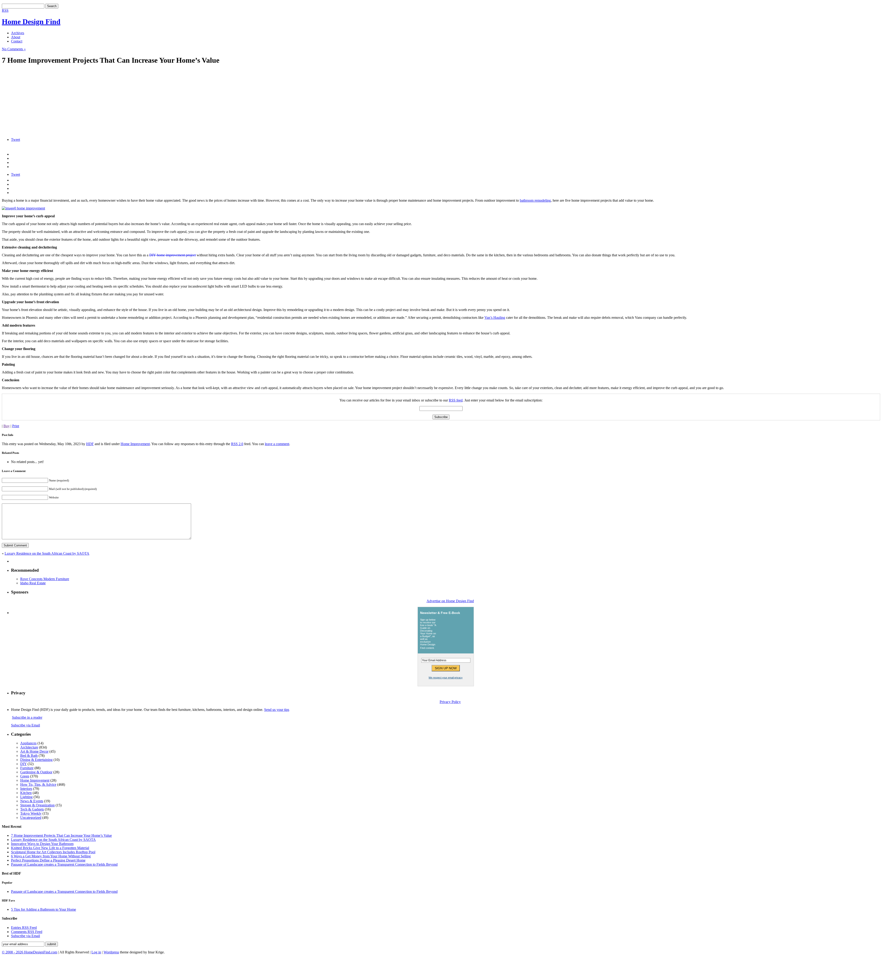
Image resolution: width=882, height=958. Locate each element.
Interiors (26, 789)
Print (15, 426)
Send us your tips (276, 710)
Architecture (29, 747)
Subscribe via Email (25, 725)
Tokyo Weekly (31, 813)
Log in (96, 952)
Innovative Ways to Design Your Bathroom (42, 844)
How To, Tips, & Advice (38, 784)
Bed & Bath (29, 755)
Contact (16, 41)
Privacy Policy (450, 702)
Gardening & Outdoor (36, 772)
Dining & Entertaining (36, 760)
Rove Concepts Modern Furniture (44, 579)
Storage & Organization (37, 805)
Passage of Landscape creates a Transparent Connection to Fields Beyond (64, 864)
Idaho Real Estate (33, 583)
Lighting (26, 797)
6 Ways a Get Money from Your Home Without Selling (51, 856)
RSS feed (456, 400)
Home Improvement (135, 444)
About (15, 37)
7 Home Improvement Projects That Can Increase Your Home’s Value (61, 835)
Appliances (28, 743)
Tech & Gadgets (32, 809)
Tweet (15, 139)
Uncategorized (30, 818)
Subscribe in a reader (27, 717)
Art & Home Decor (34, 751)
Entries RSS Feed (24, 928)
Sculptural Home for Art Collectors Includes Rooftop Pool (53, 852)
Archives (17, 33)
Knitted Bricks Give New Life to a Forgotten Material (50, 848)
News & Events (31, 801)
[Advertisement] (139, 102)
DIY (23, 764)
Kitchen (26, 793)
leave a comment (277, 444)
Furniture (27, 768)
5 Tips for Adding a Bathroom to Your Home (43, 909)
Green (24, 776)
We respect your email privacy (446, 677)
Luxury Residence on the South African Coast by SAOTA (47, 553)
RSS (5, 10)
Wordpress (111, 952)
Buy (6, 426)
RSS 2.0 (237, 444)
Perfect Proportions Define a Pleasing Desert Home (48, 860)
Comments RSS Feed (26, 932)
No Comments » (14, 49)
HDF (90, 444)
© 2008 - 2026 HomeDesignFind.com (29, 952)
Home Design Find (31, 21)
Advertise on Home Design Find (450, 601)
